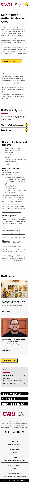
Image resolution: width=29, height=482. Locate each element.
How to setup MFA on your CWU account (13, 234)
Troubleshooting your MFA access (11, 246)
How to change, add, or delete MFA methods (14, 237)
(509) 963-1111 (20, 426)
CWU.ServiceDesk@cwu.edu (14, 260)
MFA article (5, 241)
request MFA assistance (19, 251)
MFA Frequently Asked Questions (11, 230)
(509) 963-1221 (24, 427)
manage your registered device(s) (16, 172)
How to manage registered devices (11, 212)
